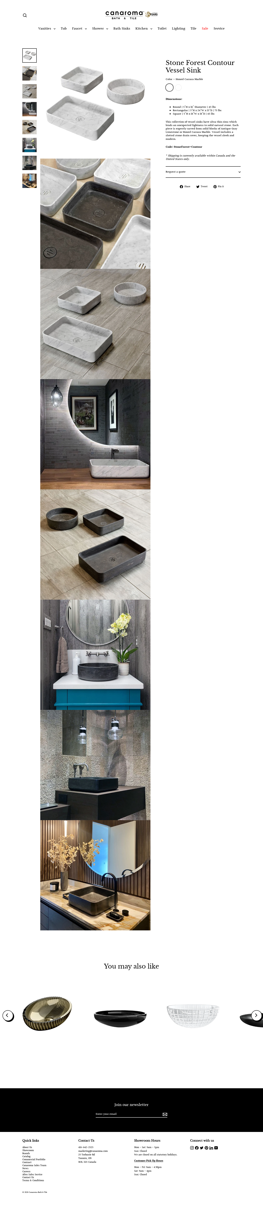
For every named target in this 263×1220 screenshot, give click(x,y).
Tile (193, 28)
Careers (26, 1171)
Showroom (28, 1150)
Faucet (77, 28)
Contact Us (28, 1177)
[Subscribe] (164, 1114)
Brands (26, 1153)
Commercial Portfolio (33, 1159)
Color (184, 79)
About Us (27, 1147)
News (25, 1168)
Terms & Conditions (33, 1180)
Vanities (45, 28)
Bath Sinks (121, 28)
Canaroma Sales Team (34, 1165)
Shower (98, 28)
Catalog (26, 1156)
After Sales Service (32, 1174)
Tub (64, 28)
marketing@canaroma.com (93, 1151)
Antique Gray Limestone (178, 87)
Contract (26, 1162)
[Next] (256, 1015)
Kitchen (142, 28)
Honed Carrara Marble (169, 87)
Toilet (162, 28)
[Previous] (8, 1015)
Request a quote (176, 172)
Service (219, 28)
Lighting (178, 28)
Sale (205, 28)
